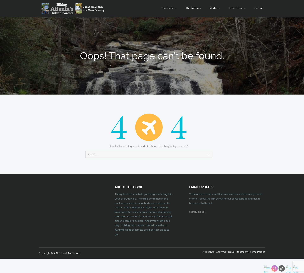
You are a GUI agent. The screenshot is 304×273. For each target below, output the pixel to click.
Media (213, 8)
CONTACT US (197, 211)
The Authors (193, 8)
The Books (167, 8)
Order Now (235, 8)
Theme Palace (256, 251)
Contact (259, 8)
